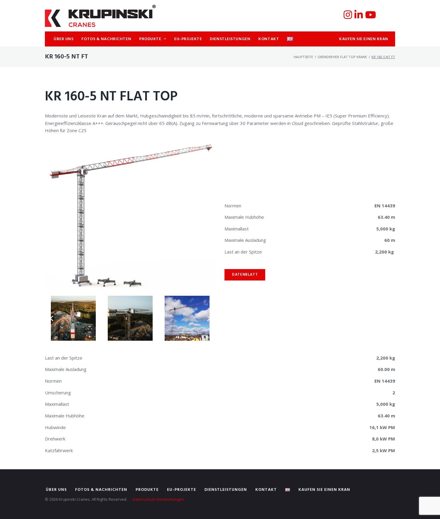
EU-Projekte (181, 489)
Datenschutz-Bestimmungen (158, 499)
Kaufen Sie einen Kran (324, 489)
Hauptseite (303, 57)
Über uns (56, 489)
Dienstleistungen (225, 489)
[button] (51, 318)
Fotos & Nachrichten (101, 489)
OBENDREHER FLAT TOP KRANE (342, 57)
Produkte (147, 489)
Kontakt (266, 489)
